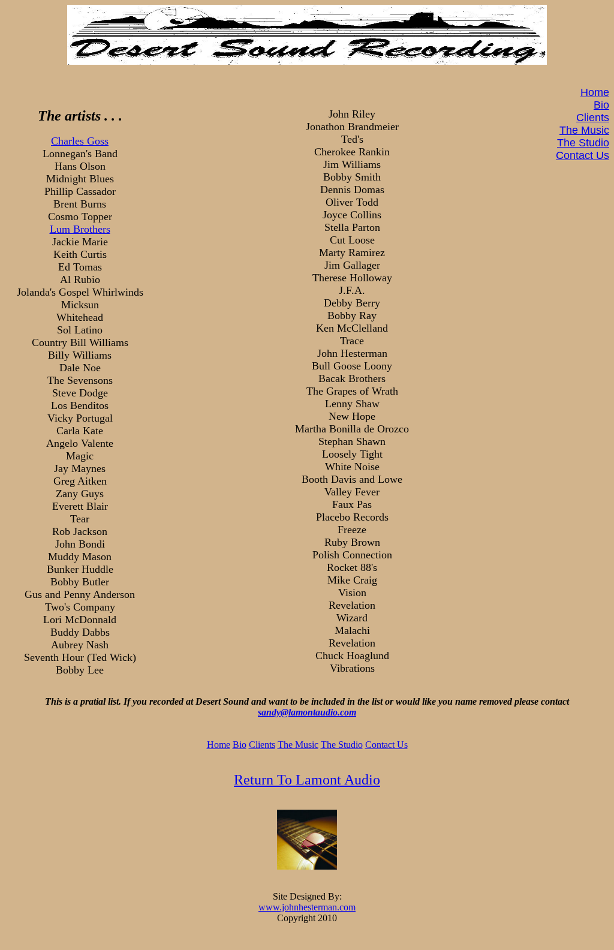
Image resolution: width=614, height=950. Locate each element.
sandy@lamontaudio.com (307, 712)
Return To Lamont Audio (307, 779)
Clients (592, 118)
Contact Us (582, 155)
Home (594, 92)
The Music (584, 130)
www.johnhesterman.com (307, 907)
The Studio (583, 143)
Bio (601, 105)
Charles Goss (80, 141)
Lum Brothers (80, 229)
